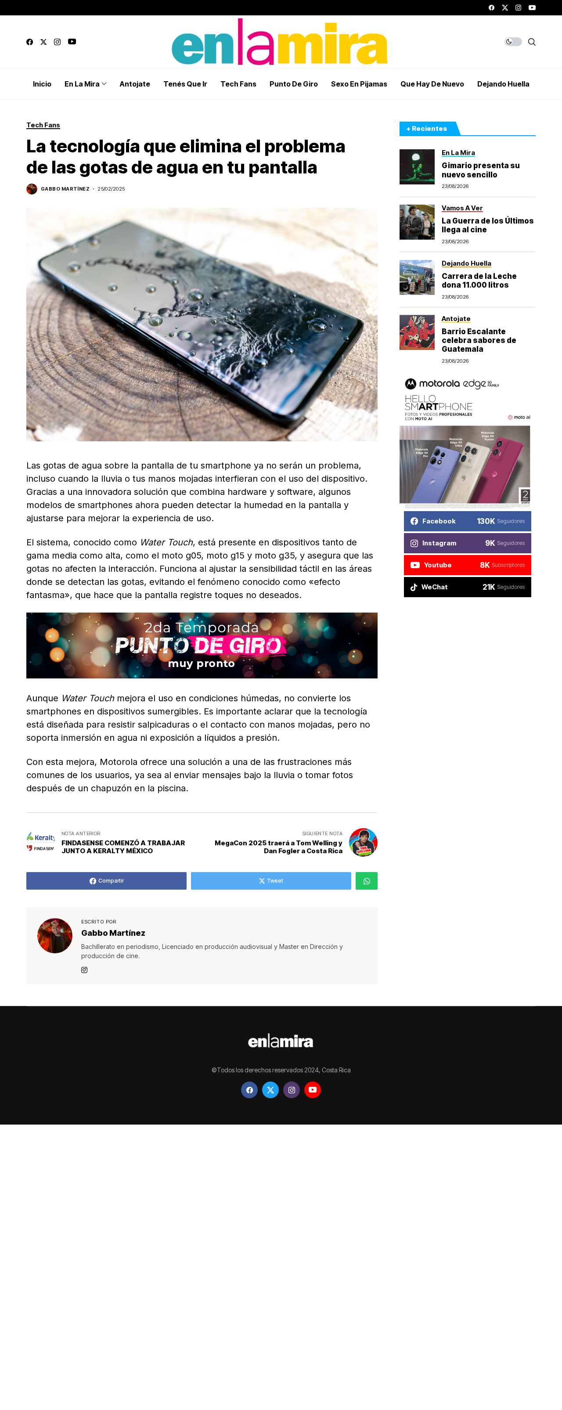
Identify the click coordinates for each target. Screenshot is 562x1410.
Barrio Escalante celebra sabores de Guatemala (479, 340)
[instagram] (518, 8)
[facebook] (491, 8)
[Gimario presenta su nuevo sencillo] (417, 166)
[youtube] (532, 7)
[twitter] (505, 8)
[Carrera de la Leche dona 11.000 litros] (417, 277)
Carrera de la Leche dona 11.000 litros (479, 280)
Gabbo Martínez (65, 189)
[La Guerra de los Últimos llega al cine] (417, 222)
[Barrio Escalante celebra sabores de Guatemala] (417, 332)
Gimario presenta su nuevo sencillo (481, 170)
